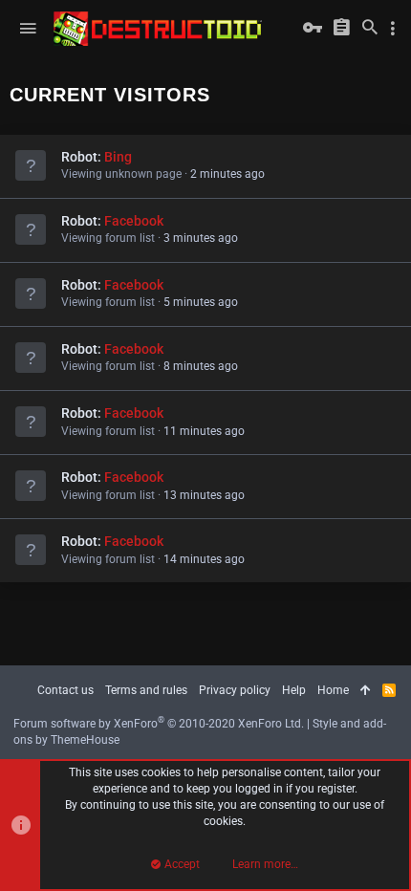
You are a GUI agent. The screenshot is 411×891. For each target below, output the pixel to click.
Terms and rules (146, 690)
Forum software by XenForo (158, 723)
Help (294, 690)
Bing (118, 156)
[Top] (366, 691)
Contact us (65, 690)
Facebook (133, 220)
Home (333, 690)
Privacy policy (234, 690)
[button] (28, 28)
